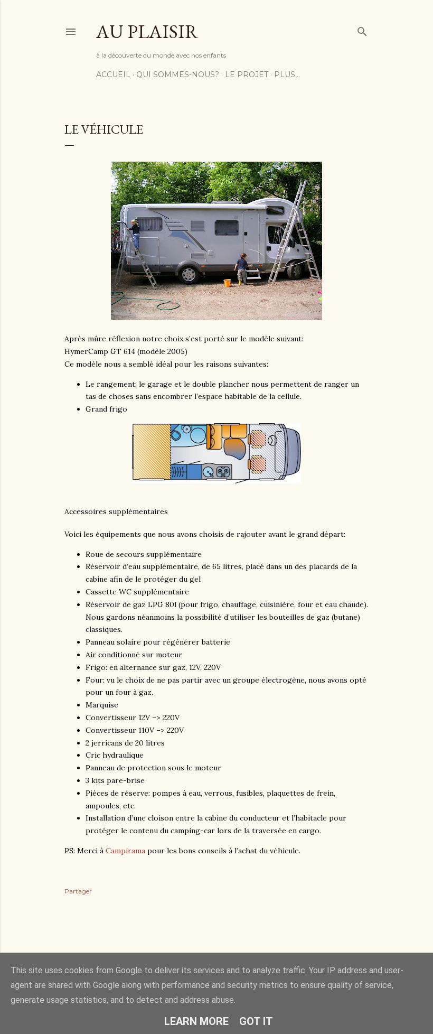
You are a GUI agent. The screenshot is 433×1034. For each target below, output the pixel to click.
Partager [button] (78, 891)
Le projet (246, 74)
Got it (256, 1021)
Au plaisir (147, 31)
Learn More (196, 1021)
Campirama (125, 850)
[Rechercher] (362, 29)
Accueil (113, 74)
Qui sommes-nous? (177, 74)
